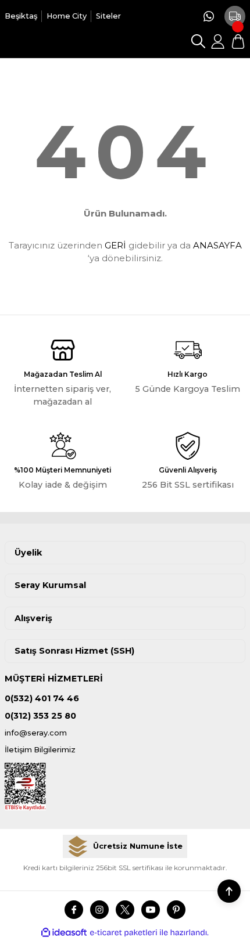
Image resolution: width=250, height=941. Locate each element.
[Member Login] (218, 41)
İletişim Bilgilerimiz (40, 749)
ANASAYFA (217, 245)
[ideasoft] (64, 933)
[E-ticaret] (124, 932)
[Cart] (237, 41)
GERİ (115, 245)
